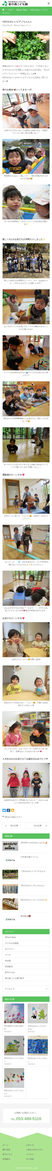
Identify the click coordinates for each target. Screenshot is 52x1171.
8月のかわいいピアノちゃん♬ (14, 1092)
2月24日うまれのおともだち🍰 (34, 842)
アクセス (30, 1154)
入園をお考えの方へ (34, 1149)
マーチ (8, 955)
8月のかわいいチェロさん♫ (37, 1059)
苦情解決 (9, 966)
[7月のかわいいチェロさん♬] (10, 889)
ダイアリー (10, 949)
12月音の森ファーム (29, 857)
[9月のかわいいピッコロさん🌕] (10, 904)
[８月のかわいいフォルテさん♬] (38, 1013)
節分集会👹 (26, 916)
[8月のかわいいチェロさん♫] (38, 1046)
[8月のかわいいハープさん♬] (14, 1045)
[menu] (48, 3)
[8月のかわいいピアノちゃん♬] (14, 1078)
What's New (19, 25)
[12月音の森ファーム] (10, 860)
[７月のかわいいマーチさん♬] (10, 874)
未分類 (8, 960)
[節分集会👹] (10, 919)
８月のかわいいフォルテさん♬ (37, 1027)
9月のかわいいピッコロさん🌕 (34, 899)
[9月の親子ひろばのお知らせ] (14, 1013)
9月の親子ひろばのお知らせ (14, 1027)
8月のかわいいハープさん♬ (14, 1059)
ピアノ (28, 25)
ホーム (5, 1145)
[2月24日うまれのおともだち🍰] (10, 846)
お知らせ (30, 1145)
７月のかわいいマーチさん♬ (33, 871)
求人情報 (30, 1159)
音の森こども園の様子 (14, 978)
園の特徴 (6, 1149)
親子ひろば (10, 972)
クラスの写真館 (12, 943)
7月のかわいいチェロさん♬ (33, 885)
